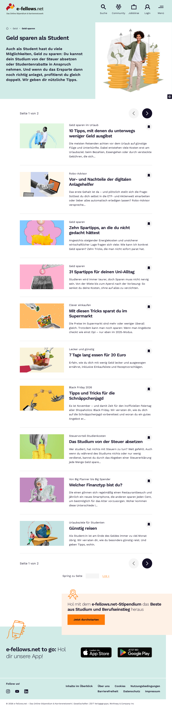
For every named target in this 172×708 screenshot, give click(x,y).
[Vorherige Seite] (134, 113)
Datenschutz (131, 691)
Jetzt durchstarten (86, 619)
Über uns (104, 686)
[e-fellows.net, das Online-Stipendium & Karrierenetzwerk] (24, 9)
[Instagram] (8, 691)
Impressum (152, 691)
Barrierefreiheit (108, 691)
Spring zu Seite (72, 576)
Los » (105, 576)
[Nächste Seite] (147, 113)
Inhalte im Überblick (79, 686)
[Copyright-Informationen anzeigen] (169, 96)
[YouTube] (17, 691)
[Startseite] (7, 28)
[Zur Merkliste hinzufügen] (148, 126)
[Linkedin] (26, 691)
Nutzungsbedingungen (145, 686)
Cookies (120, 686)
